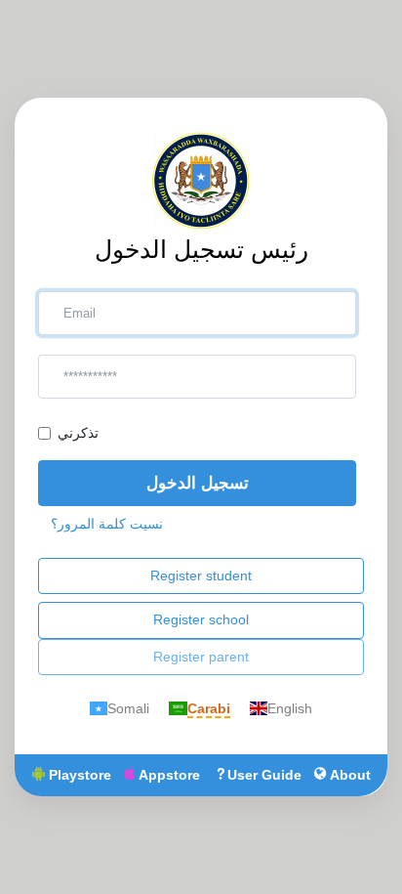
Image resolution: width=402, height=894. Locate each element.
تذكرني (78, 433)
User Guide (264, 775)
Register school (201, 619)
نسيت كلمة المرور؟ (107, 524)
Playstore (78, 775)
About (348, 775)
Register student (201, 575)
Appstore (167, 775)
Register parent (201, 656)
